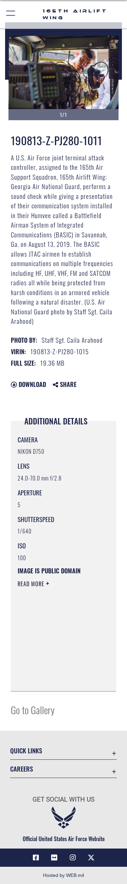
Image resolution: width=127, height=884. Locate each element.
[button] (11, 14)
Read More (32, 584)
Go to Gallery (33, 709)
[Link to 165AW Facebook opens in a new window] (36, 858)
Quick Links (26, 750)
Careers (21, 769)
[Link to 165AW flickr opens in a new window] (54, 858)
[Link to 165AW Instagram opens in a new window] (73, 858)
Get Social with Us (63, 799)
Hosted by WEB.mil (63, 875)
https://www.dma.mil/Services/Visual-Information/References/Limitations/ (59, 678)
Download (31, 384)
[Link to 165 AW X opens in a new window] (91, 858)
